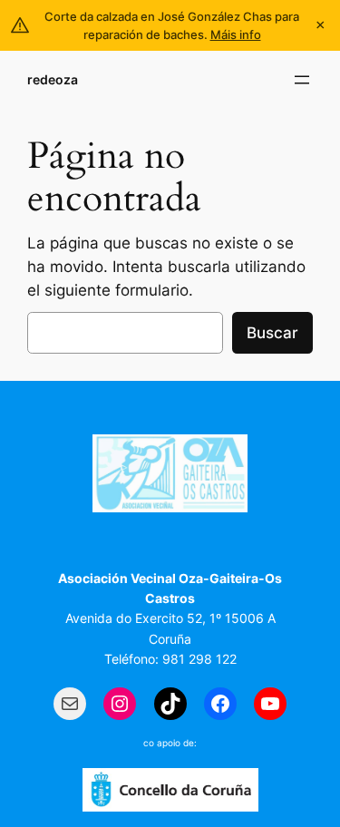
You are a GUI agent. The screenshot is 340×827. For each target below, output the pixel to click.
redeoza (52, 79)
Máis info (235, 34)
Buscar (272, 333)
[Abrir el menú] (302, 80)
